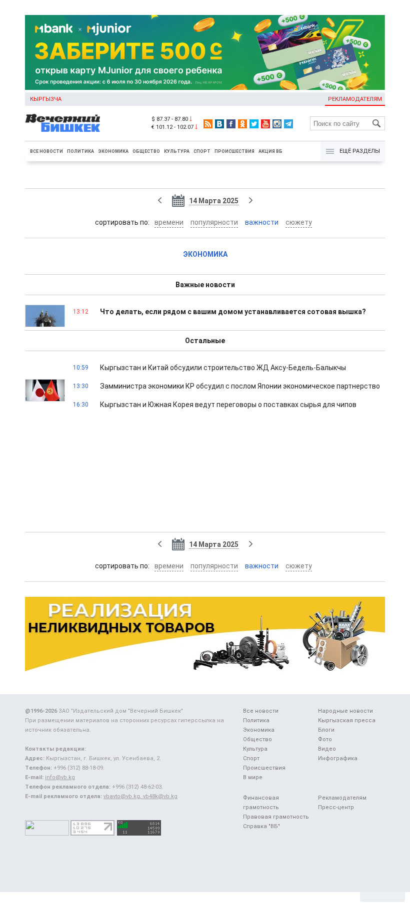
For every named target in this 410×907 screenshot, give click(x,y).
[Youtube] (265, 123)
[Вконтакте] (219, 123)
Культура (177, 151)
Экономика (113, 151)
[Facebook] (231, 123)
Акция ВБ (270, 151)
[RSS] (208, 123)
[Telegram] (288, 123)
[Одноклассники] (242, 123)
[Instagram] (277, 123)
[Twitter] (254, 123)
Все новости (46, 151)
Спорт (202, 151)
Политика (80, 151)
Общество (146, 151)
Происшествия (234, 151)
